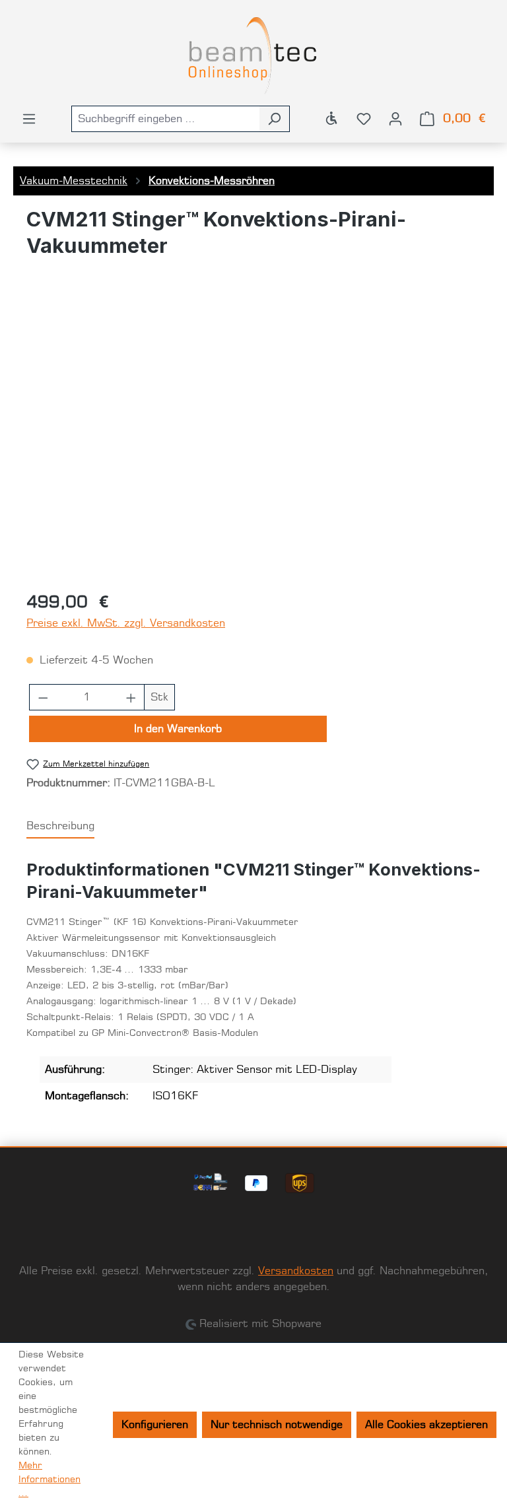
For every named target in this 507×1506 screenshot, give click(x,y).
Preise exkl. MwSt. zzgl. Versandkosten (125, 623)
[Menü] (29, 119)
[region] (253, 438)
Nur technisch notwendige (277, 1425)
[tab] (60, 827)
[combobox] (165, 119)
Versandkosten (295, 1271)
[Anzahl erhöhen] (131, 697)
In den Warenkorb (178, 729)
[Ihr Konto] (395, 119)
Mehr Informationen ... (49, 1479)
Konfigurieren (154, 1425)
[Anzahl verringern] (43, 697)
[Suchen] (274, 119)
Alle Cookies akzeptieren (426, 1425)
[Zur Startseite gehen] (253, 55)
